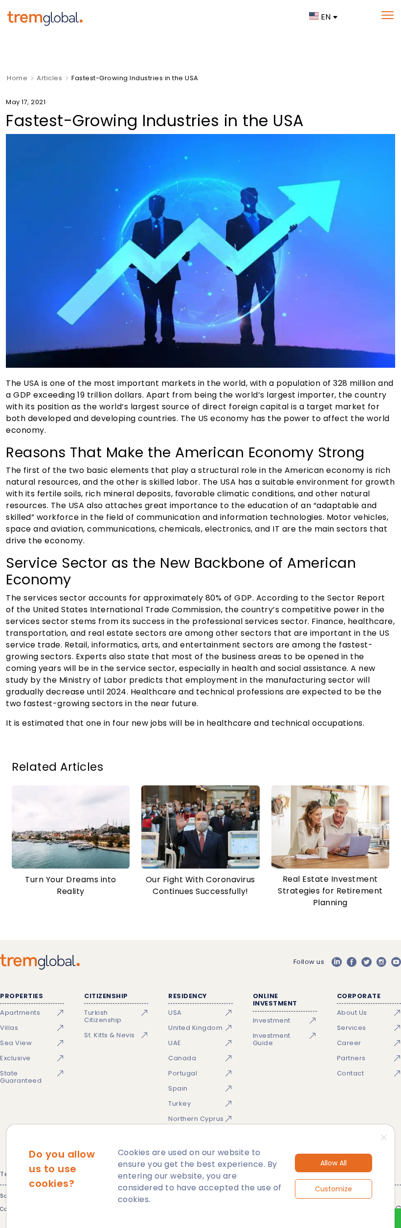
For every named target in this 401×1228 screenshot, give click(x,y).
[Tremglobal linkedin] (336, 962)
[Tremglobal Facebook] (351, 962)
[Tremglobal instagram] (381, 962)
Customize (333, 1189)
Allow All (333, 1163)
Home (17, 78)
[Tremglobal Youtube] (396, 962)
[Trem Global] (40, 962)
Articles (49, 78)
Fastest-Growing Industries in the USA (135, 78)
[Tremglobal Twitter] (366, 962)
